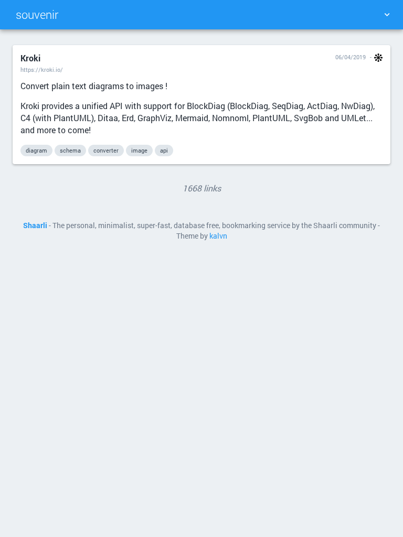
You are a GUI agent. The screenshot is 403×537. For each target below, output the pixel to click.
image (139, 150)
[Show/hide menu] (386, 14)
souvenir (37, 14)
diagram (36, 150)
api (164, 150)
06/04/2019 (350, 57)
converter (106, 150)
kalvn (218, 236)
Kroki (30, 58)
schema (70, 150)
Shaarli (35, 225)
